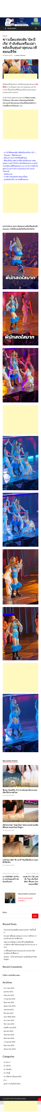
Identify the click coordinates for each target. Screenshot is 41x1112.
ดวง (5, 1080)
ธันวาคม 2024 (9, 1024)
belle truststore (20, 55)
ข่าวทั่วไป (7, 1066)
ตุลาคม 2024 (8, 1031)
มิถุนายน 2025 (9, 1002)
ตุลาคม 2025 (8, 992)
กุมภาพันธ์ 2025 (9, 1017)
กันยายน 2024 (9, 1035)
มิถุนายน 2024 (9, 1045)
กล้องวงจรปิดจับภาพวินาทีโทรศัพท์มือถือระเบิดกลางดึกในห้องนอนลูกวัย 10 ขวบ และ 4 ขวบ (20, 944)
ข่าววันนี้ (7, 1073)
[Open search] (35, 28)
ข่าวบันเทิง (7, 1069)
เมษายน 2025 (9, 1009)
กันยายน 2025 (9, 995)
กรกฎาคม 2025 (9, 999)
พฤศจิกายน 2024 (10, 1027)
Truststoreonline (20, 1098)
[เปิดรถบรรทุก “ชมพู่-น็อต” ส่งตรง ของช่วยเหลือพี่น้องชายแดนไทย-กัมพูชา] (20, 812)
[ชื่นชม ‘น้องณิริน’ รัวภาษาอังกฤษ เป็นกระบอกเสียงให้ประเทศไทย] (20, 777)
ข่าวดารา (5, 36)
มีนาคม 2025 (8, 1013)
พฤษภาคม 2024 (10, 1049)
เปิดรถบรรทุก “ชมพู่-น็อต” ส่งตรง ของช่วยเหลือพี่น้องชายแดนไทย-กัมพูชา (20, 826)
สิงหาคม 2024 (9, 1038)
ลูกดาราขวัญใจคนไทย (12, 1084)
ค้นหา (5, 912)
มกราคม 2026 (9, 988)
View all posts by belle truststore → (25, 899)
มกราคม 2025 (9, 1020)
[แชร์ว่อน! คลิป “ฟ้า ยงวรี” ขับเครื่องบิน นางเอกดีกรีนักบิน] (20, 847)
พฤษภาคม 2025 (10, 1006)
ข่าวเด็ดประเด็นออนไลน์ (12, 1076)
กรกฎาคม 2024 (9, 1042)
